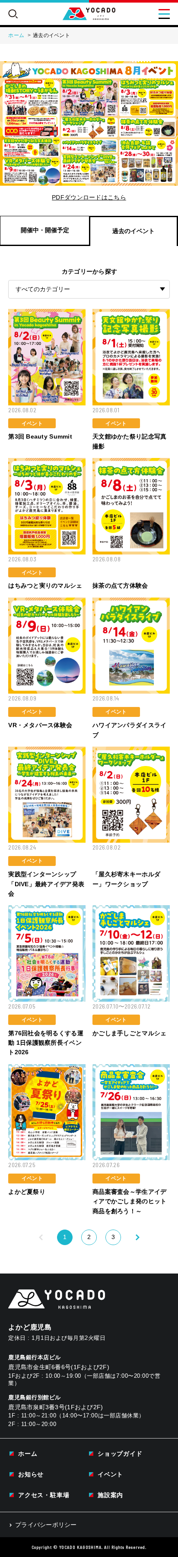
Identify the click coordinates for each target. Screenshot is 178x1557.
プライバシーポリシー (46, 1524)
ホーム (27, 1453)
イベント (110, 1474)
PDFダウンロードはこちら (89, 197)
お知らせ (31, 1474)
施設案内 (110, 1495)
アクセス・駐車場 (43, 1495)
